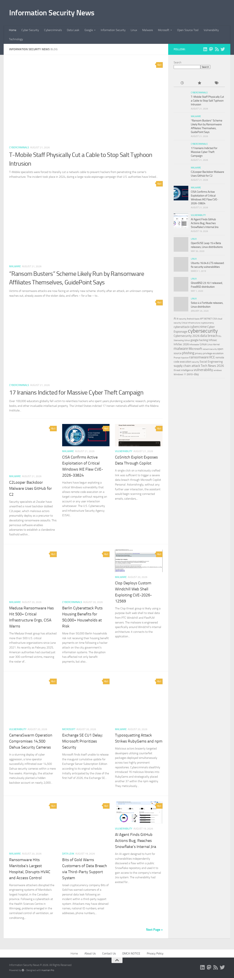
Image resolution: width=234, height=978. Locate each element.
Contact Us (109, 953)
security (195, 362)
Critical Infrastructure (191, 323)
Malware (147, 30)
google (194, 340)
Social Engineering (211, 361)
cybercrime (198, 326)
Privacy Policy (155, 953)
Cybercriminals (53, 30)
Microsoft (163, 30)
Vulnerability (211, 30)
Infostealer (194, 344)
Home (12, 30)
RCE (212, 357)
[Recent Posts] (182, 83)
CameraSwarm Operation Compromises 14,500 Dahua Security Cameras (30, 741)
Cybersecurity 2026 (187, 336)
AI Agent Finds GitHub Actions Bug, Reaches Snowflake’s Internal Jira (135, 840)
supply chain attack (187, 366)
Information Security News (52, 12)
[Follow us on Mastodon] (211, 49)
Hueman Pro (47, 970)
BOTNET (208, 318)
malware (181, 348)
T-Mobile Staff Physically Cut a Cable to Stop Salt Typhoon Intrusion (207, 100)
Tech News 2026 (212, 366)
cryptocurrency (207, 322)
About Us (90, 953)
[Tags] (216, 83)
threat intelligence (183, 370)
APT (202, 318)
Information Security (113, 30)
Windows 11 (180, 374)
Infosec (213, 340)
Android (190, 318)
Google (88, 30)
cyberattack (181, 327)
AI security (181, 318)
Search (177, 62)
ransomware (199, 357)
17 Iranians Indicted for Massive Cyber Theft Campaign (76, 392)
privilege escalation (213, 353)
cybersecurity (203, 331)
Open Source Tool (188, 30)
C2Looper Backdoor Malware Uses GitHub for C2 (30, 488)
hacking (203, 340)
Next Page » (154, 930)
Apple (196, 318)
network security (210, 349)
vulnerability (203, 370)
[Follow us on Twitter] (222, 49)
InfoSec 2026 (181, 344)
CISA (214, 318)
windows (218, 370)
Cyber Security (30, 30)
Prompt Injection (181, 357)
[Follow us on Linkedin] (205, 49)
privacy (199, 353)
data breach (209, 336)
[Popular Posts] (199, 83)
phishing (188, 353)
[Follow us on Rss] (217, 49)
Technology (16, 39)
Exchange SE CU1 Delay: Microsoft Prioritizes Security (82, 741)
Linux (134, 30)
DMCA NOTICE (131, 953)
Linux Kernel (213, 344)
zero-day (193, 374)
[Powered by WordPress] (23, 970)
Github (187, 340)
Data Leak (73, 30)
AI (175, 318)
